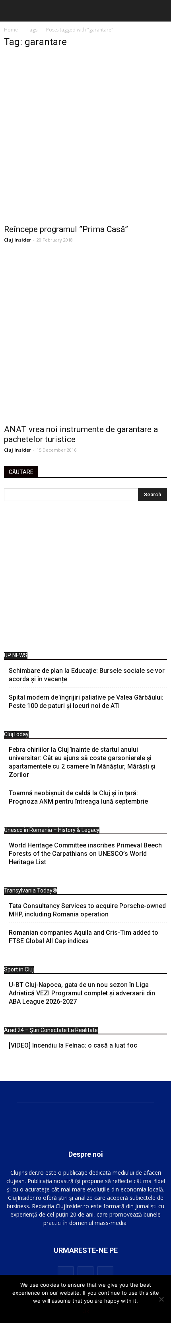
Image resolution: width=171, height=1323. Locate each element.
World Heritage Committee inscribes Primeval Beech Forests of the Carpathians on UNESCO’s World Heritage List (85, 853)
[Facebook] (66, 1274)
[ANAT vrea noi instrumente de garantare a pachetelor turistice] (85, 337)
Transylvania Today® (30, 890)
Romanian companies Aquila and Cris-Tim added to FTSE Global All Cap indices (83, 937)
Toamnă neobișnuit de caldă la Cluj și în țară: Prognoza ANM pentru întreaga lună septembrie (78, 797)
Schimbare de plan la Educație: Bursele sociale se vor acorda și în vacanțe (87, 675)
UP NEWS (15, 655)
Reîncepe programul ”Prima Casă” (66, 229)
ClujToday (16, 734)
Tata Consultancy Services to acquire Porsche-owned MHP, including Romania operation (87, 910)
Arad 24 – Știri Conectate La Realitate (51, 1030)
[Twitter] (105, 1274)
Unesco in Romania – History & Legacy (51, 830)
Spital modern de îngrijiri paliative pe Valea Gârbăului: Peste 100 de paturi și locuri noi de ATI (86, 702)
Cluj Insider (17, 240)
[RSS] (85, 1274)
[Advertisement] (85, 579)
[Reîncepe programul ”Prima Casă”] (85, 137)
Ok (85, 1311)
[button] (160, 11)
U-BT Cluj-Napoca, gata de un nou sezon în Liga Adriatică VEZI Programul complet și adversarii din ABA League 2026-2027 (82, 993)
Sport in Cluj (19, 969)
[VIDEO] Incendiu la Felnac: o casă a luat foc (73, 1045)
